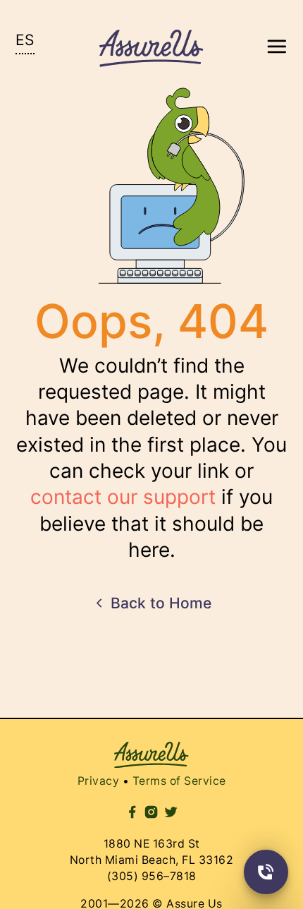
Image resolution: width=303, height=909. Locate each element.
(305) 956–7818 (151, 851)
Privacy (105, 757)
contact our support (126, 485)
